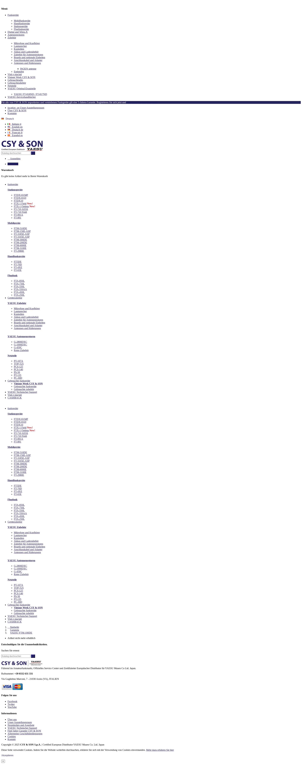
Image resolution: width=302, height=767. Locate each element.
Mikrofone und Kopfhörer (27, 43)
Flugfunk (12, 275)
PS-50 (17, 372)
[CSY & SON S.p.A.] (22, 150)
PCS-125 (18, 366)
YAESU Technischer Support (22, 616)
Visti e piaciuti (15, 74)
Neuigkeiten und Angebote (21, 725)
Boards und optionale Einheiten (29, 57)
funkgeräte (13, 408)
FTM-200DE (20, 242)
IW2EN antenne (28, 68)
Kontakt (12, 739)
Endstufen (19, 71)
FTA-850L (19, 280)
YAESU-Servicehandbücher (22, 97)
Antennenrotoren (16, 34)
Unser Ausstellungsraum (26, 107)
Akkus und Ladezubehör (26, 51)
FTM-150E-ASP (22, 231)
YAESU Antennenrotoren (21, 336)
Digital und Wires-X (18, 32)
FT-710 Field (20, 212)
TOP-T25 (19, 363)
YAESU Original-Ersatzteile (22, 88)
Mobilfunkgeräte (22, 20)
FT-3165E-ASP (22, 237)
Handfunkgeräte (22, 23)
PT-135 (17, 375)
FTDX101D (20, 198)
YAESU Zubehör (17, 303)
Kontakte (12, 113)
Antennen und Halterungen (27, 63)
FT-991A (18, 215)
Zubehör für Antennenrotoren (28, 54)
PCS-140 (18, 369)
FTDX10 (18, 200)
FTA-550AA (20, 289)
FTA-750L (19, 283)
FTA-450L (19, 292)
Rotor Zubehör (21, 350)
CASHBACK (15, 621)
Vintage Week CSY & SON (21, 77)
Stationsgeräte (21, 26)
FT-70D (18, 264)
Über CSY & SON (17, 110)
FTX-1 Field (20, 203)
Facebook (12, 701)
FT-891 (17, 217)
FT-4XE (18, 267)
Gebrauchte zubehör (24, 389)
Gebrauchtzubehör (17, 83)
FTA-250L (19, 295)
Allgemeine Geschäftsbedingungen (25, 733)
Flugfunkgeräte (21, 29)
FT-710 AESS (21, 209)
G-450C (18, 347)
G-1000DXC (20, 344)
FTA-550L (19, 286)
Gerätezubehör (15, 521)
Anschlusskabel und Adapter (28, 60)
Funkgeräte (13, 15)
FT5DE (18, 261)
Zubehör (12, 37)
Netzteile (12, 85)
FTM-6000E (20, 245)
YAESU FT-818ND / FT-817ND (30, 94)
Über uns (12, 719)
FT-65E (18, 270)
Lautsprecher (20, 46)
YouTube (12, 707)
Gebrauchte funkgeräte (25, 386)
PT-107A (18, 361)
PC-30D (18, 378)
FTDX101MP (21, 195)
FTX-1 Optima (21, 206)
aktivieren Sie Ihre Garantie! (142, 102)
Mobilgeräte (14, 223)
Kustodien (19, 49)
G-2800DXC (20, 341)
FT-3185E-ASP (22, 234)
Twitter (11, 704)
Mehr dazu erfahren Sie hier (160, 750)
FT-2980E (19, 251)
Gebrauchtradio (15, 80)
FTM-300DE (20, 239)
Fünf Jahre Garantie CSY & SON (24, 730)
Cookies (12, 736)
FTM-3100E (20, 248)
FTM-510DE (20, 228)
